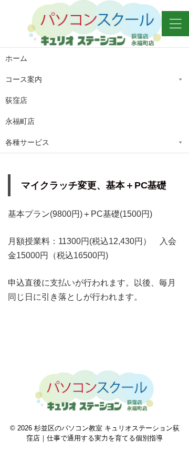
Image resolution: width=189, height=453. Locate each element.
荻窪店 (16, 100)
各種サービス (27, 142)
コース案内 (23, 79)
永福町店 (20, 121)
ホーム (16, 58)
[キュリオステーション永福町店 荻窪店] (94, 23)
